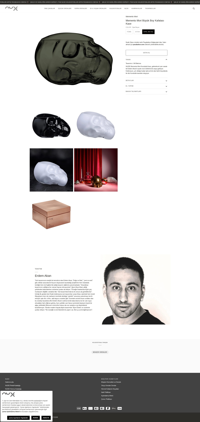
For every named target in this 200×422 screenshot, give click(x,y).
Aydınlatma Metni (107, 396)
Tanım (128, 59)
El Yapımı (130, 86)
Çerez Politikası (106, 399)
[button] (50, 8)
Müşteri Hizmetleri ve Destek (111, 382)
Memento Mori (132, 16)
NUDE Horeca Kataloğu (13, 389)
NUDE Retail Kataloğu (12, 385)
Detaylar (130, 80)
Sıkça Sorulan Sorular (108, 385)
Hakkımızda (9, 382)
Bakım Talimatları (133, 91)
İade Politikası (106, 392)
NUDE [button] (7, 379)
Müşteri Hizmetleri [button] (109, 379)
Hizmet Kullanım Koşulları (110, 389)
